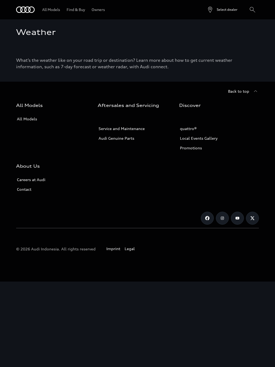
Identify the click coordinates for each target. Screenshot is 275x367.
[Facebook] (207, 218)
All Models (27, 119)
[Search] (252, 9)
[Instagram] (222, 218)
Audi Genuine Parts (116, 138)
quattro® (188, 128)
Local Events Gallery (199, 138)
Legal (130, 248)
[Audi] (25, 9)
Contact (24, 189)
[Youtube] (237, 218)
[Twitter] (252, 218)
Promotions (191, 148)
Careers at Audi (31, 179)
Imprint (113, 248)
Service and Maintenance (122, 128)
